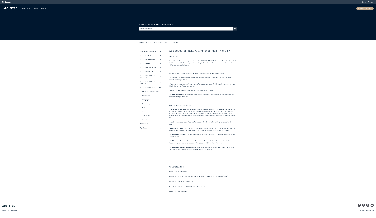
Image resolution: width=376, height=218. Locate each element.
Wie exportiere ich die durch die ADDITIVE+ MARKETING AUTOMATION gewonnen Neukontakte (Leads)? (198, 176)
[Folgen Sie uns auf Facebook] (359, 205)
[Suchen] (235, 28)
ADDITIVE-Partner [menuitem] (146, 124)
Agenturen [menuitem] (143, 128)
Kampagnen (174, 42)
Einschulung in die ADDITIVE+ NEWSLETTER (181, 181)
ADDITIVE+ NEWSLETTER (158, 42)
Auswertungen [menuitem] (146, 104)
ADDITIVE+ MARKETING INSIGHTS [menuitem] (147, 83)
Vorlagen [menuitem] (145, 112)
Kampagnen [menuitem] (146, 100)
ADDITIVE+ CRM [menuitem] (145, 63)
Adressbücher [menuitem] (146, 96)
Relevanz (44, 8)
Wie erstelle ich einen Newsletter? (178, 191)
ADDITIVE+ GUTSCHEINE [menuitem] (148, 67)
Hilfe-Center (143, 42)
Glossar (35, 8)
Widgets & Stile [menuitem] (147, 116)
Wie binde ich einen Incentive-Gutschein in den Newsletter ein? (187, 186)
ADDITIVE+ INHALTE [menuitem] (146, 71)
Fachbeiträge (26, 8)
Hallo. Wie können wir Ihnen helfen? (156, 24)
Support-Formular (368, 2)
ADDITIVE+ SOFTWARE (365, 8)
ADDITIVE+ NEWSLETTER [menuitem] (148, 88)
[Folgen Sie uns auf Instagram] (363, 205)
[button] (160, 52)
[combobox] (186, 28)
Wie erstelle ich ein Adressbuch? (178, 171)
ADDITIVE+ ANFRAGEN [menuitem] (147, 59)
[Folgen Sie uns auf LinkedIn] (367, 205)
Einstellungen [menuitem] (146, 120)
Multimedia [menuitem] (145, 108)
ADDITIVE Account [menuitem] (146, 55)
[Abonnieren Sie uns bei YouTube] (372, 205)
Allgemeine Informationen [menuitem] (148, 51)
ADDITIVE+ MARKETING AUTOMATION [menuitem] (147, 76)
